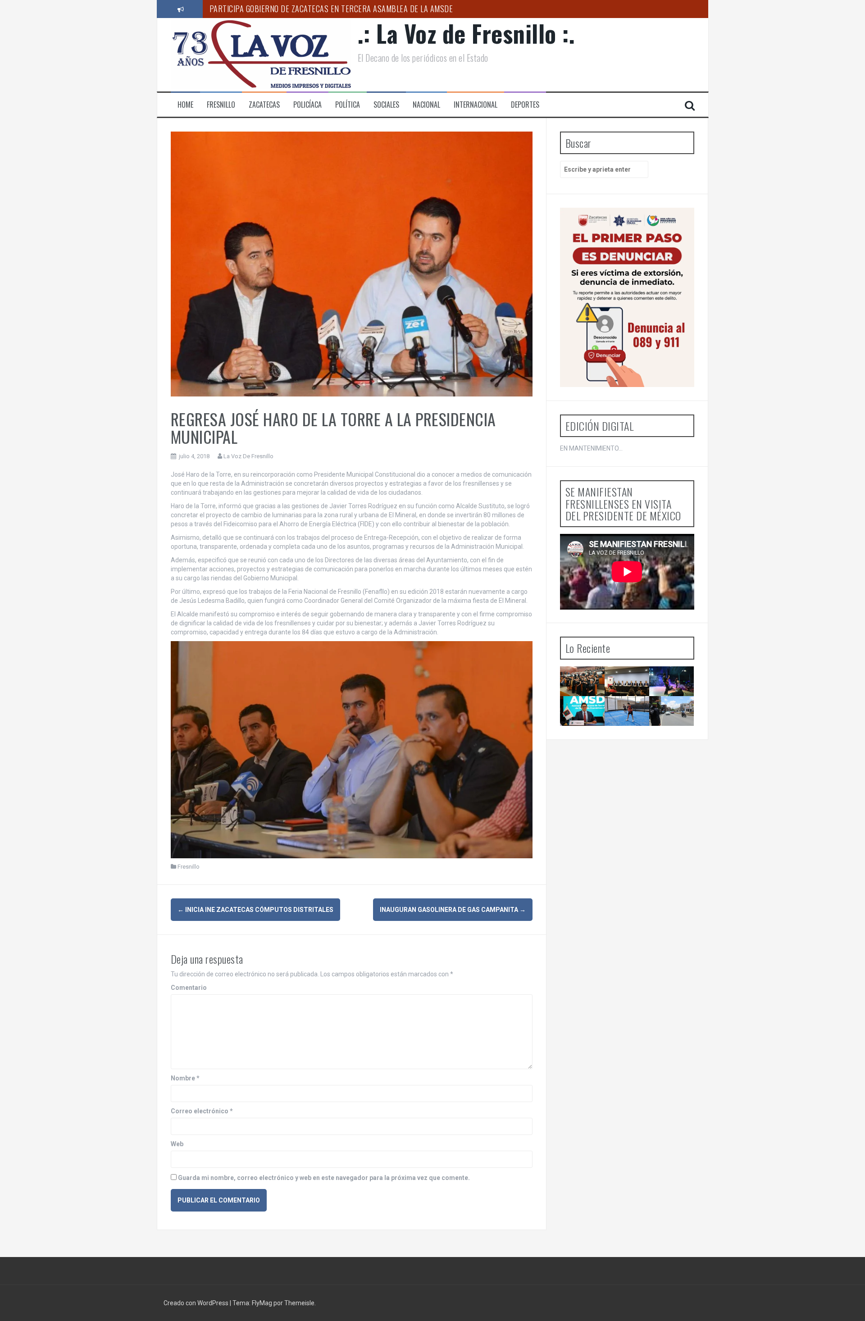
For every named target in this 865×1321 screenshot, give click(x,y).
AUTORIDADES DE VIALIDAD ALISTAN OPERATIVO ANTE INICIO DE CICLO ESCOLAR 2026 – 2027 (680, 738)
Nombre (185, 1078)
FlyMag (262, 1303)
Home (185, 105)
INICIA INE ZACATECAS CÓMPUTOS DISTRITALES (255, 909)
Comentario (189, 987)
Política (347, 105)
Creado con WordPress (197, 1303)
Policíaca (307, 105)
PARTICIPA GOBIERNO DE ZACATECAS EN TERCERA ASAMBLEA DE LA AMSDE (331, 8)
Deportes (525, 105)
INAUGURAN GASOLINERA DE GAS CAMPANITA (453, 909)
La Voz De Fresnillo (248, 456)
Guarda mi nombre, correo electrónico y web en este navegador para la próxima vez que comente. (324, 1177)
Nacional (426, 105)
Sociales (386, 105)
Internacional (475, 105)
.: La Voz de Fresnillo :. (466, 33)
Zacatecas (264, 105)
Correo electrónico (202, 1111)
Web (177, 1144)
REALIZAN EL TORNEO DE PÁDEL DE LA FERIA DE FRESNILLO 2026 (630, 738)
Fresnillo (221, 105)
